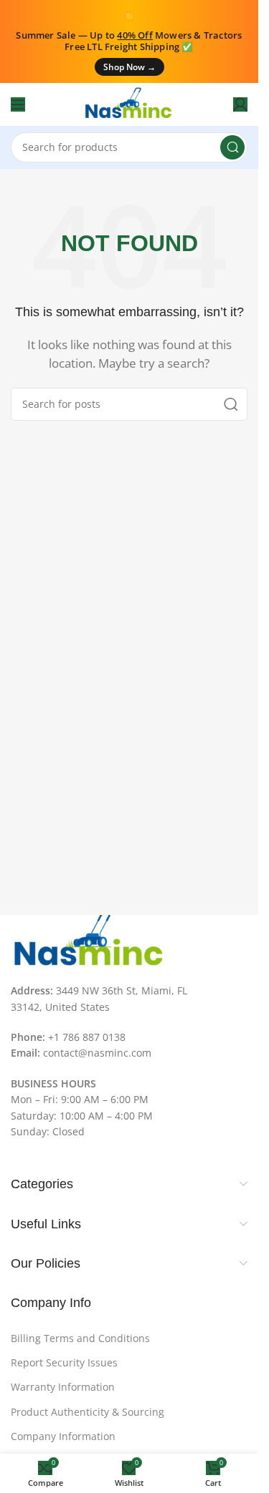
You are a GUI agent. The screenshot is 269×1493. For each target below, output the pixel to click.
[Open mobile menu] (18, 104)
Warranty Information (63, 1387)
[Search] (232, 147)
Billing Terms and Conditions (80, 1338)
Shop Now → (129, 67)
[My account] (240, 104)
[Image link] (90, 941)
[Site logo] (129, 103)
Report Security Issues (64, 1362)
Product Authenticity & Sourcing (87, 1412)
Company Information (63, 1436)
